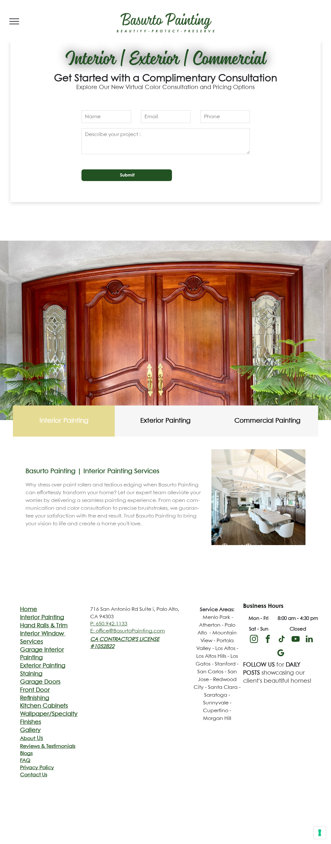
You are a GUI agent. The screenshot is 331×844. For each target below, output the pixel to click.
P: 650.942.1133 (108, 624)
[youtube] (295, 640)
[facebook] (268, 640)
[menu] (14, 21)
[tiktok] (281, 640)
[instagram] (254, 640)
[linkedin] (309, 640)
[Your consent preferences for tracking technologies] (320, 833)
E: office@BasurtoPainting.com (127, 631)
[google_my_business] (280, 654)
